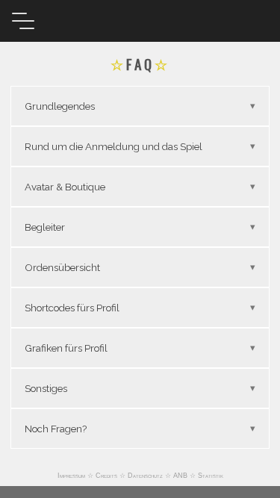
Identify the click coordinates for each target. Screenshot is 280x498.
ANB (180, 475)
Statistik (210, 475)
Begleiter (45, 227)
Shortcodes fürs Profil (72, 308)
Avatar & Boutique (65, 187)
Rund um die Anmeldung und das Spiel (113, 146)
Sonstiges (46, 388)
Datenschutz (145, 475)
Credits (106, 475)
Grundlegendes (60, 106)
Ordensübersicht (62, 267)
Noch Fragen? (56, 429)
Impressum (71, 475)
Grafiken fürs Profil (66, 348)
